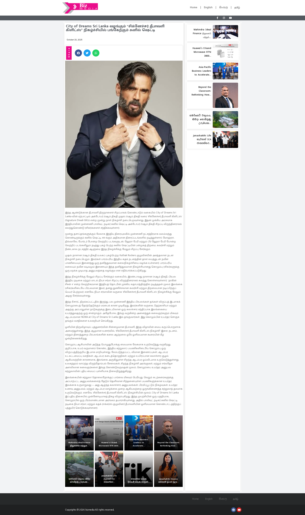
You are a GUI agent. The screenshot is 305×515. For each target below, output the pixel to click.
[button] (78, 53)
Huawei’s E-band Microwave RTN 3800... (202, 52)
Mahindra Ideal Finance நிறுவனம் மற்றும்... (202, 33)
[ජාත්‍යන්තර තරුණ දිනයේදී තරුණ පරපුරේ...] (138, 469)
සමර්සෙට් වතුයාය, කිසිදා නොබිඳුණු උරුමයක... (200, 119)
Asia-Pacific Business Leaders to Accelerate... (201, 71)
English (208, 7)
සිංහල (223, 7)
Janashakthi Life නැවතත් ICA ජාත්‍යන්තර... (202, 139)
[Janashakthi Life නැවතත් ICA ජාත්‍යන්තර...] (109, 469)
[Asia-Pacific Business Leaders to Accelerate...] (138, 433)
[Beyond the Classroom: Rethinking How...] (168, 433)
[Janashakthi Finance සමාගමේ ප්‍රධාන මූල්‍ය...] (168, 469)
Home (193, 7)
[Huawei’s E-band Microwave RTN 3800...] (109, 433)
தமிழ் (237, 7)
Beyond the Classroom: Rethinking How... (201, 91)
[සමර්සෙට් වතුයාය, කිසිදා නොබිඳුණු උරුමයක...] (79, 469)
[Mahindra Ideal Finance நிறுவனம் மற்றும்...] (79, 433)
